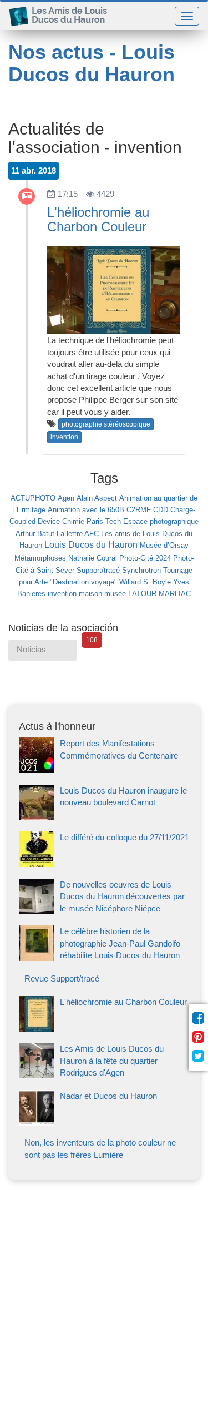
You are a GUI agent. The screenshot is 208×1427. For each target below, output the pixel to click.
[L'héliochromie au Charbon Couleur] (104, 1028)
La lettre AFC (78, 533)
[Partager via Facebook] (198, 1018)
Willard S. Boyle (145, 582)
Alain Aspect (97, 498)
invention (64, 437)
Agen (66, 498)
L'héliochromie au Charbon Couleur (98, 219)
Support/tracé (98, 570)
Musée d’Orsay (164, 545)
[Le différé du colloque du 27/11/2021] (104, 864)
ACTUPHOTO (33, 498)
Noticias (47, 647)
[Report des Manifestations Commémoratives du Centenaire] (104, 770)
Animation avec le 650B (86, 510)
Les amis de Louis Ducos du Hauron (62, 16)
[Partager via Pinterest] (198, 1037)
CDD (160, 510)
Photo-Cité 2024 (145, 558)
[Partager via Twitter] (198, 1056)
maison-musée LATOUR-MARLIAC (135, 593)
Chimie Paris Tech (91, 521)
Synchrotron (141, 570)
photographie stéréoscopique (106, 424)
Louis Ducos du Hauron (91, 544)
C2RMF (138, 510)
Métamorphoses (40, 558)
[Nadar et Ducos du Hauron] (104, 1122)
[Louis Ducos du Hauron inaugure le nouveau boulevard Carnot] (104, 817)
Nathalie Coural (92, 558)
